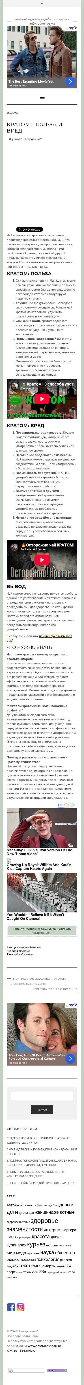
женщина (44, 1212)
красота (41, 1236)
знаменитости (25, 1229)
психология (48, 1259)
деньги (66, 1204)
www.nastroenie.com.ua (45, 1346)
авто (11, 1205)
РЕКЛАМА (27, 1351)
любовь (52, 1245)
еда (31, 1212)
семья (35, 1265)
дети (12, 1211)
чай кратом (26, 954)
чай (16, 954)
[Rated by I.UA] (26, 1370)
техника (29, 1272)
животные (64, 1212)
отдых (12, 1259)
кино (11, 1236)
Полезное (24, 950)
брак (56, 1205)
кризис (55, 1237)
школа (70, 1272)
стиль (19, 1272)
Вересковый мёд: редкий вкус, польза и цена (40, 1183)
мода (21, 1252)
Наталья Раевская (29, 947)
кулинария (16, 1244)
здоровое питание (18, 1222)
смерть (48, 1265)
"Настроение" (31, 139)
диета (23, 1212)
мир (11, 1252)
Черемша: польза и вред (52, 989)
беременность (25, 1205)
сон (68, 1266)
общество (65, 1252)
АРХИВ (12, 1351)
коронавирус (24, 1237)
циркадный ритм (56, 1272)
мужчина (33, 1253)
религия (66, 1259)
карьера (69, 1230)
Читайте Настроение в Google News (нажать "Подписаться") (42, 930)
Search (42, 1109)
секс (23, 1265)
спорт (11, 1272)
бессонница (44, 1205)
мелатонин (64, 1245)
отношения (26, 1259)
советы (60, 1266)
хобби (40, 1271)
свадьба (12, 1266)
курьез (36, 1244)
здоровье (44, 1220)
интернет (52, 1229)
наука (47, 1252)
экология (12, 1277)
